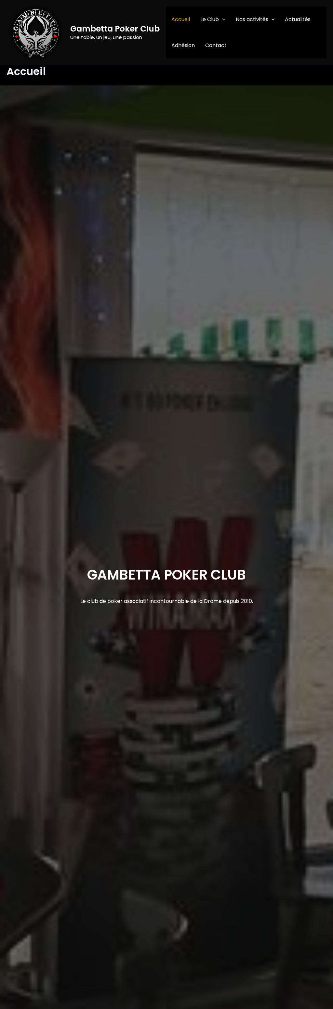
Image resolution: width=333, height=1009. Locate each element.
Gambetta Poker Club (115, 28)
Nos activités (252, 19)
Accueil (180, 19)
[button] (222, 19)
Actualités (298, 19)
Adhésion (183, 45)
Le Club (209, 19)
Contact (216, 45)
